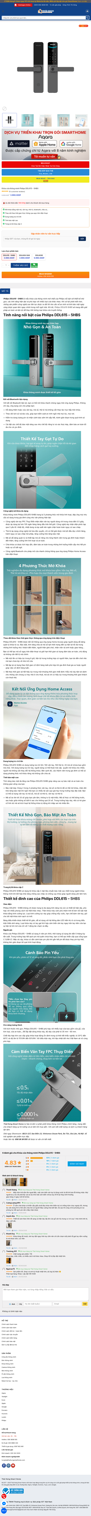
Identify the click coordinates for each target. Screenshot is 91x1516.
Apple (4, 1403)
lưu (15, 761)
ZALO (4, 1510)
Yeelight (4, 1396)
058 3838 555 (12, 1439)
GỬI (82, 239)
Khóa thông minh (7, 1364)
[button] (3, 11)
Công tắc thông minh (9, 1357)
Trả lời (8, 1200)
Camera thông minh (8, 1367)
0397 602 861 (18, 1446)
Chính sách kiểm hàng (9, 1338)
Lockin (4, 1417)
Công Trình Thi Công (70, 5)
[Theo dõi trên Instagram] (8, 1465)
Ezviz (3, 1400)
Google (4, 1407)
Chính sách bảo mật (8, 1341)
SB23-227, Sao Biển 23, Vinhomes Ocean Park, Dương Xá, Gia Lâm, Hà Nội (39, 1505)
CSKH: (41, 5)
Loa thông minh (7, 1377)
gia (16, 427)
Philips (4, 1420)
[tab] (5, 291)
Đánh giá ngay (77, 1164)
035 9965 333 (13, 1443)
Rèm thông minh (7, 1371)
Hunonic (4, 1414)
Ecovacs (4, 1410)
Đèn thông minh (7, 1360)
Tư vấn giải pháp (55, 5)
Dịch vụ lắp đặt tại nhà (9, 1345)
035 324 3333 (15, 1453)
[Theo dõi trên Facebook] (4, 1465)
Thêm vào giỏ (20, 265)
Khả (5, 1025)
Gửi (84, 1304)
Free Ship (34, 266)
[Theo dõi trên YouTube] (13, 1465)
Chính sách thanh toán (9, 1324)
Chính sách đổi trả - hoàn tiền (12, 1331)
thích (15, 1200)
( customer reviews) (17, 191)
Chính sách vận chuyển (10, 1334)
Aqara (4, 1393)
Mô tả (5, 291)
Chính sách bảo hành (9, 1328)
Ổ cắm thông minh (8, 1374)
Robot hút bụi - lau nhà (9, 1381)
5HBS (75, 898)
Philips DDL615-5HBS (63, 307)
